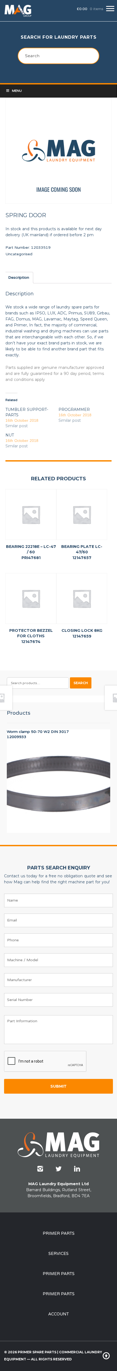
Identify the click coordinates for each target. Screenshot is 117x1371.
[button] (110, 8)
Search (80, 683)
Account (58, 1314)
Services (58, 1253)
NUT (9, 435)
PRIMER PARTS (59, 1233)
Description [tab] (18, 277)
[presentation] (45, 1061)
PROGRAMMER (74, 409)
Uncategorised (18, 254)
